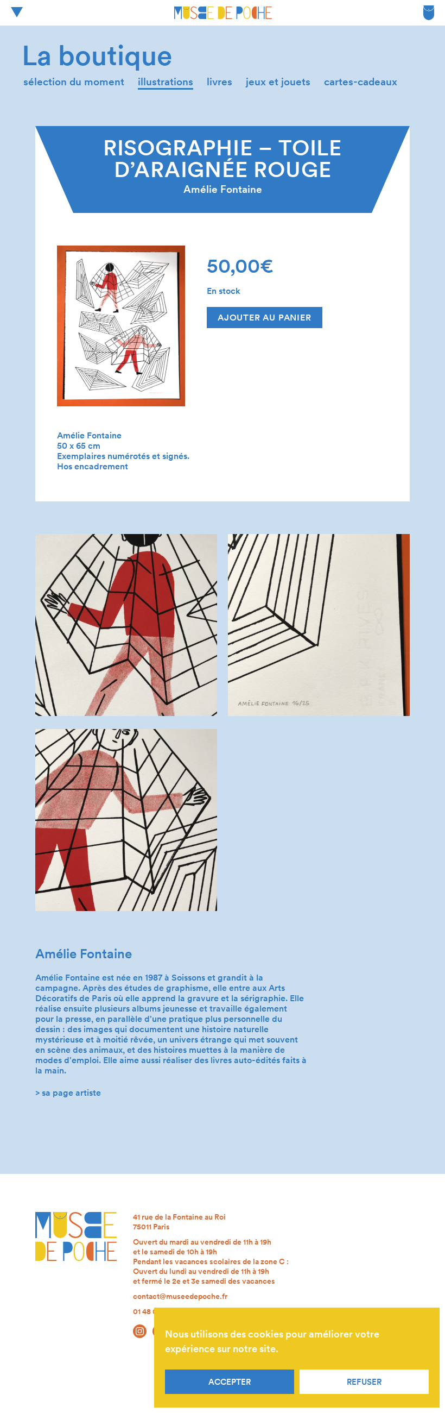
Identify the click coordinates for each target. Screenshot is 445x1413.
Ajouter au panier (265, 317)
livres (219, 82)
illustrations (165, 82)
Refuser (364, 1382)
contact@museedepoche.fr (180, 1296)
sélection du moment (73, 82)
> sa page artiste (68, 1093)
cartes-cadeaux (360, 82)
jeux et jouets (278, 82)
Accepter (229, 1382)
